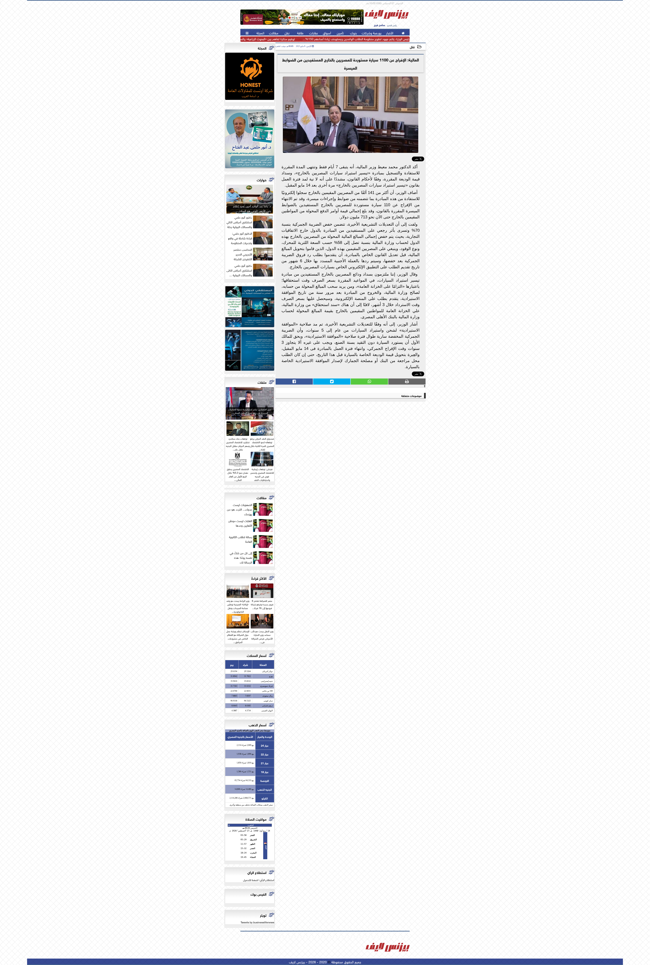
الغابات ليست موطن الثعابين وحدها (240, 523)
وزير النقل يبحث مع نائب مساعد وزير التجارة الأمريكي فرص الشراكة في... (262, 636)
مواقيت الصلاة (255, 819)
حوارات (261, 179)
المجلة (262, 48)
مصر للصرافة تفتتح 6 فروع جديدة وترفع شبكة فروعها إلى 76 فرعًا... (262, 604)
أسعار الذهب (257, 725)
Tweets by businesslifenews (257, 922)
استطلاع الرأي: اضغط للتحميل (258, 879)
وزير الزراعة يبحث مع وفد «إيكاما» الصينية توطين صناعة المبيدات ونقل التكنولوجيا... (237, 605)
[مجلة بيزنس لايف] (249, 77)
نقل (412, 46)
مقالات (261, 497)
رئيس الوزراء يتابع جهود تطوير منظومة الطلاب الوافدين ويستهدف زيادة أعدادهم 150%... (356, 38)
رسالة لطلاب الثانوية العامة (240, 539)
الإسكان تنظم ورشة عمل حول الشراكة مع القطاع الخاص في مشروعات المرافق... (237, 636)
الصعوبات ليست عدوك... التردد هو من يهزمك (239, 509)
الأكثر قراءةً (258, 578)
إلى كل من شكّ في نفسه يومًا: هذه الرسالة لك (241, 557)
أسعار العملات (256, 655)
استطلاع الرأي (256, 872)
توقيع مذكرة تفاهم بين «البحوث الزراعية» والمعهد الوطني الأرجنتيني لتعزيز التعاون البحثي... (241, 38)
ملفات (262, 382)
